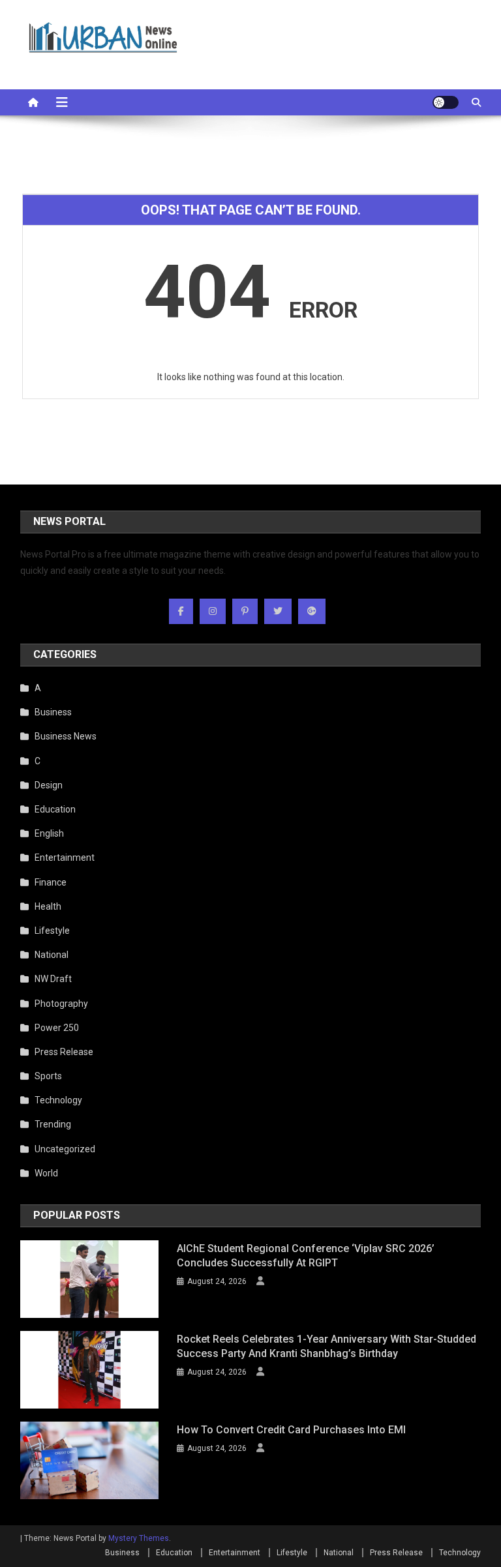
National (51, 954)
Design (49, 785)
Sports (48, 1076)
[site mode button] (446, 102)
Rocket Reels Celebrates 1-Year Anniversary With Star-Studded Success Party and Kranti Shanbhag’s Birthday (326, 1346)
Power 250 (57, 1027)
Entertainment (65, 857)
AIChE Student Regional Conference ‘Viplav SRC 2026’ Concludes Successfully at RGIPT (305, 1255)
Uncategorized (65, 1149)
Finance (51, 882)
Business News (66, 736)
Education (55, 809)
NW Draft (53, 979)
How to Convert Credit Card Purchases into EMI (291, 1430)
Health (48, 906)
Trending (53, 1124)
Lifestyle (52, 930)
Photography (61, 1003)
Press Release (64, 1052)
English (49, 833)
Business (53, 712)
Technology (58, 1100)
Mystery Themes (138, 1538)
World (46, 1173)
